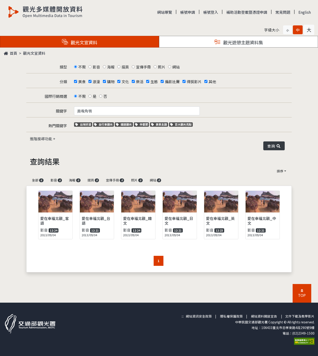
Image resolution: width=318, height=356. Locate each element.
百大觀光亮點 (183, 124)
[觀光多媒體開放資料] (45, 12)
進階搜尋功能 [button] (41, 138)
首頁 (13, 53)
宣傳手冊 (143, 67)
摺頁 (125, 67)
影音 (96, 67)
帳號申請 (187, 12)
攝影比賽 (172, 81)
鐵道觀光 (126, 124)
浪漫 (96, 81)
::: (183, 316)
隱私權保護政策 (231, 316)
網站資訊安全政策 (199, 316)
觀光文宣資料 (34, 53)
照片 (161, 67)
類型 (63, 67)
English (304, 12)
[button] (287, 29)
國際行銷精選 (56, 96)
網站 (176, 67)
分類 (63, 81)
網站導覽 (164, 12)
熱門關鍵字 (57, 125)
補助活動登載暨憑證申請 (246, 12)
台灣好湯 (86, 124)
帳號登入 (210, 12)
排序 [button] (280, 171)
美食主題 (162, 124)
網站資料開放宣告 (264, 316)
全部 (37, 180)
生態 (154, 81)
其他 (212, 81)
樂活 (139, 81)
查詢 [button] (272, 146)
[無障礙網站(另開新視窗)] (304, 340)
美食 (82, 81)
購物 (111, 81)
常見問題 (282, 12)
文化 (125, 81)
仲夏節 (144, 124)
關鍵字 (61, 111)
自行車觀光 (105, 124)
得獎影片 (194, 81)
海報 (111, 67)
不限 (82, 67)
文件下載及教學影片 (300, 316)
